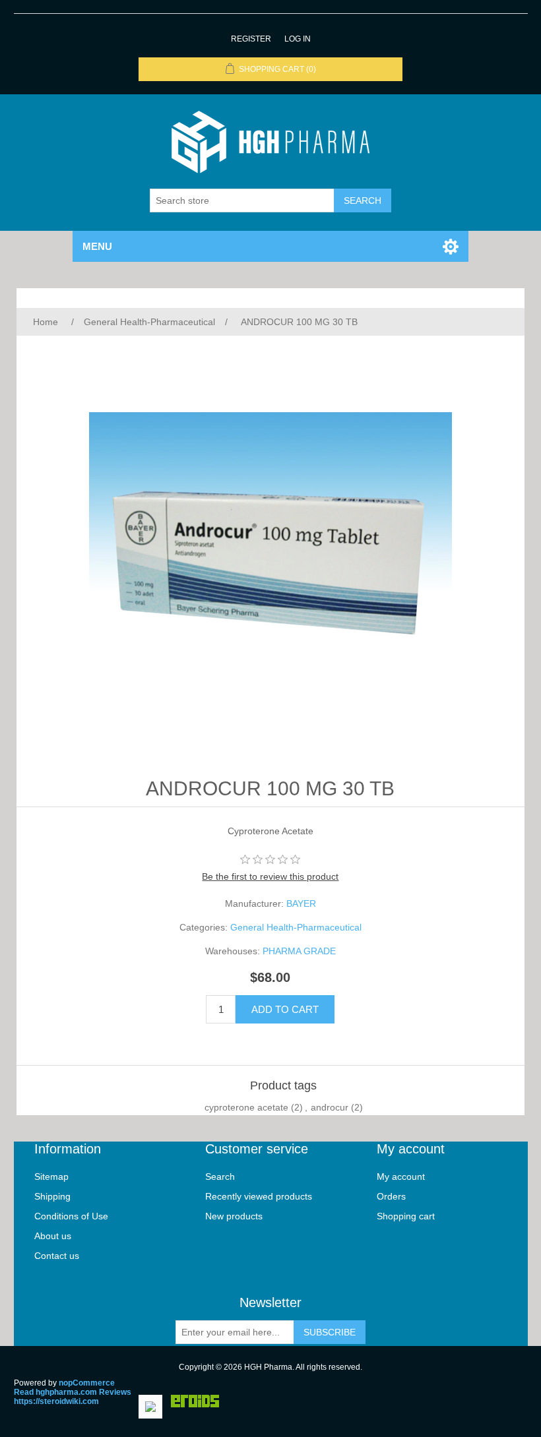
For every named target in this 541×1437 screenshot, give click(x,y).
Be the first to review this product (270, 876)
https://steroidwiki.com (56, 1401)
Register (251, 39)
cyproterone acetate (246, 1107)
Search (220, 1176)
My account (401, 1176)
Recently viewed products (258, 1196)
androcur (329, 1107)
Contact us (56, 1255)
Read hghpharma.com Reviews (72, 1392)
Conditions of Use (71, 1216)
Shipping (52, 1196)
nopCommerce (87, 1383)
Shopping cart (406, 1216)
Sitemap (51, 1176)
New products (234, 1216)
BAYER (301, 903)
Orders (391, 1196)
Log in (297, 39)
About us (52, 1236)
